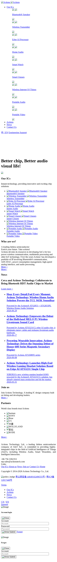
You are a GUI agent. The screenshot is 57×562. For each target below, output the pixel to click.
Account (5, 551)
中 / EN (4, 132)
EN (7, 502)
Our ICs (10, 7)
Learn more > (7, 289)
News (9, 124)
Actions (10, 122)
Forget (20, 532)
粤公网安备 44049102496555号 (30, 477)
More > (4, 267)
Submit (12, 532)
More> (4, 269)
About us (13, 466)
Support (4, 504)
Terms (4, 485)
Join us (26, 466)
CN (2, 502)
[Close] (5, 518)
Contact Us (11, 127)
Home (42, 466)
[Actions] (10, 2)
